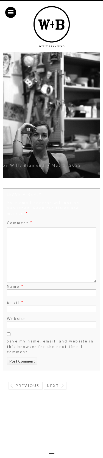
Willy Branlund (27, 165)
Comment (20, 222)
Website (16, 318)
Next (53, 385)
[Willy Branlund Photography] (52, 27)
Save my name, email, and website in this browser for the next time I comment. (50, 346)
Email (15, 302)
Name (15, 286)
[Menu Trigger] (10, 12)
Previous (28, 385)
